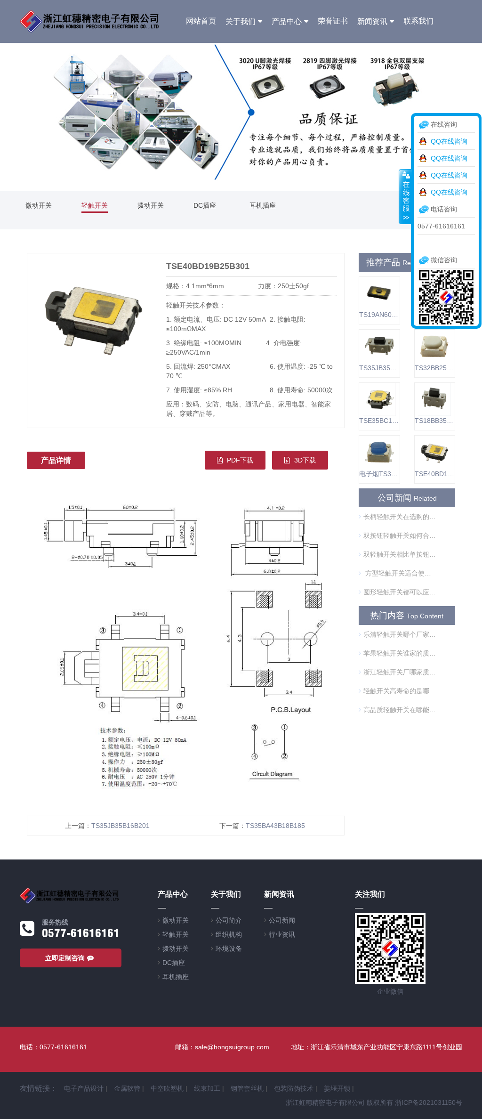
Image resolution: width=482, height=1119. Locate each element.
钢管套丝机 (247, 1088)
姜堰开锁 (337, 1088)
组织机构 (229, 934)
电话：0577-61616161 (53, 1047)
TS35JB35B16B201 (120, 825)
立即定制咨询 (65, 958)
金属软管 (127, 1088)
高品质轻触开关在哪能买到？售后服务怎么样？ (399, 710)
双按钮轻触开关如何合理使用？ (399, 535)
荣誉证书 (333, 21)
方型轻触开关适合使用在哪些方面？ (399, 573)
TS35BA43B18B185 (275, 825)
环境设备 (229, 948)
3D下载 (304, 460)
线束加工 (207, 1088)
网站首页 (201, 21)
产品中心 (287, 21)
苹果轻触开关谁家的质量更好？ (399, 653)
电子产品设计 (84, 1088)
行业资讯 (282, 934)
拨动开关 (150, 205)
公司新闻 (282, 920)
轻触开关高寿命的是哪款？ (399, 691)
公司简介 (229, 920)
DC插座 (204, 205)
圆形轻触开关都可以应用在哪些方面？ (399, 592)
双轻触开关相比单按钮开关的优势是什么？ (399, 554)
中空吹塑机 (167, 1088)
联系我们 (418, 21)
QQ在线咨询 (449, 141)
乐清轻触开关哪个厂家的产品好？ (399, 634)
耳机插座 (262, 205)
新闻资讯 (372, 21)
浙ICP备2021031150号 (428, 1102)
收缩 (405, 196)
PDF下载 (239, 460)
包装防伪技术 (293, 1088)
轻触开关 (94, 205)
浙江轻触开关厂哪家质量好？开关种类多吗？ (399, 672)
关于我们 (240, 21)
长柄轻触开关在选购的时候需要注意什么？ (399, 516)
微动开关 (38, 205)
